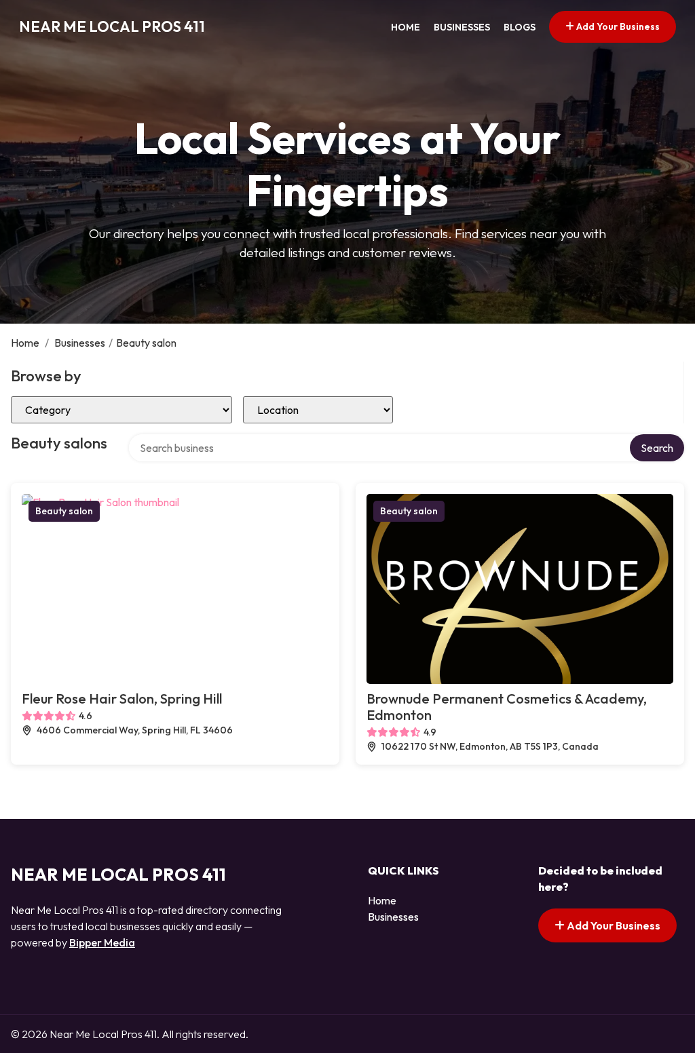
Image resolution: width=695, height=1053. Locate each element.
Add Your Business (617, 26)
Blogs (520, 27)
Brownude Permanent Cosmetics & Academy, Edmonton (507, 706)
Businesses (462, 27)
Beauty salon (64, 511)
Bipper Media (102, 942)
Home (405, 27)
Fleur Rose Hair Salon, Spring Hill (122, 698)
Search (657, 448)
